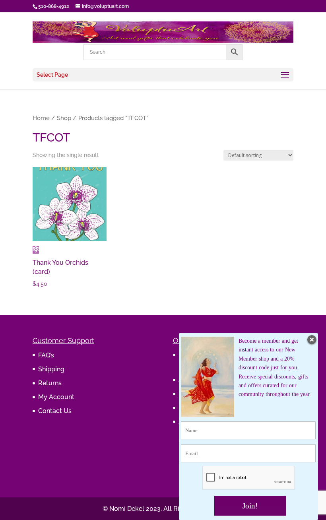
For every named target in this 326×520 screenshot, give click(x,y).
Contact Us (55, 411)
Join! (250, 506)
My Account (56, 397)
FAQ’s (46, 355)
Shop (64, 117)
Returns (50, 383)
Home (41, 117)
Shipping (51, 369)
